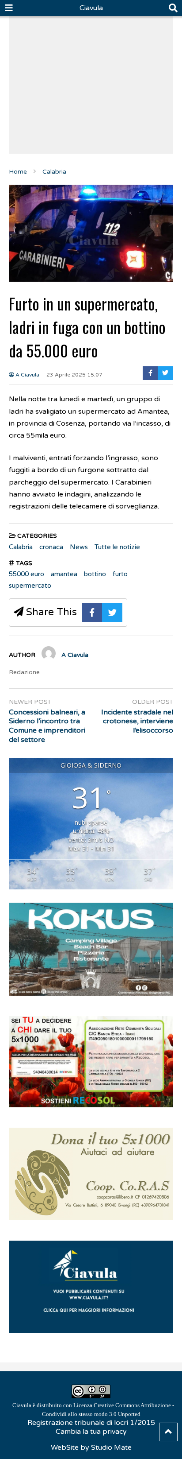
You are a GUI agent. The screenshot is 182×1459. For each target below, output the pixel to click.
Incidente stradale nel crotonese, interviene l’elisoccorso (137, 721)
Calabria (21, 547)
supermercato (30, 586)
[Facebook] (150, 373)
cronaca (51, 547)
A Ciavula (26, 375)
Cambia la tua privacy (91, 1431)
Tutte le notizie (117, 547)
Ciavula (91, 8)
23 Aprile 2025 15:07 (74, 375)
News (79, 547)
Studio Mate (111, 1447)
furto (120, 574)
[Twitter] (165, 373)
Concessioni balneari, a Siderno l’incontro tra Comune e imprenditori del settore (47, 726)
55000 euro (26, 574)
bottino (95, 574)
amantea (64, 574)
